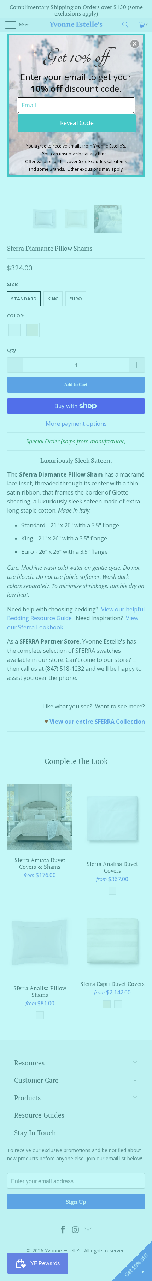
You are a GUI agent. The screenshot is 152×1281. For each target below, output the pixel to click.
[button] (134, 44)
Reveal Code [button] (77, 123)
